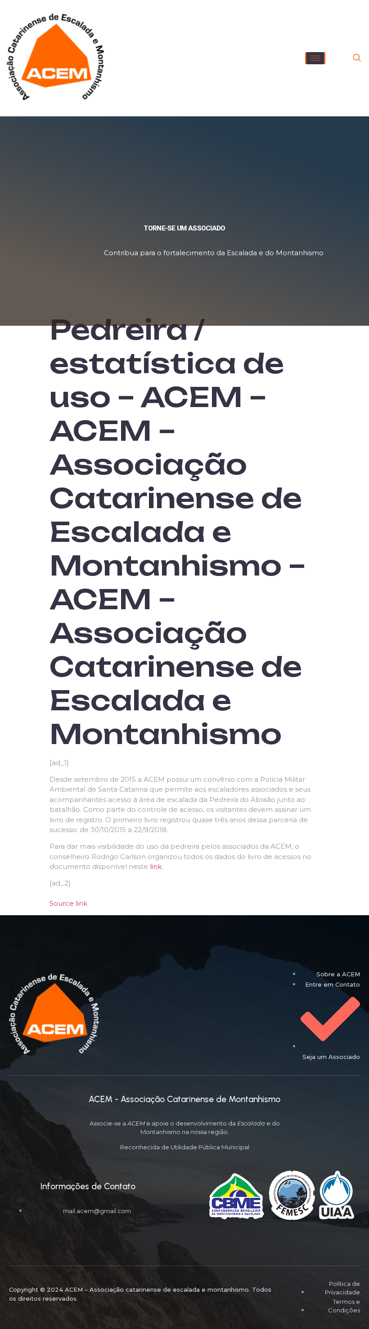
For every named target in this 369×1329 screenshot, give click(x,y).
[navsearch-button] (357, 58)
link (156, 866)
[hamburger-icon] (315, 58)
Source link (68, 903)
